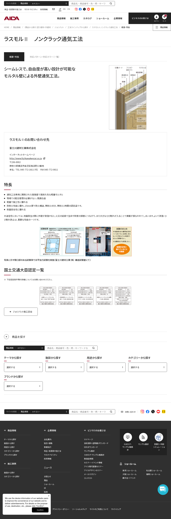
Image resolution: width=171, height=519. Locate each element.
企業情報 (118, 18)
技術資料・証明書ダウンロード (96, 443)
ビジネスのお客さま (97, 430)
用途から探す (9, 447)
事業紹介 (47, 447)
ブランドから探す (10, 454)
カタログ (87, 18)
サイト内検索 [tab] (11, 3)
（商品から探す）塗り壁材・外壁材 (37, 27)
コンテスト (88, 478)
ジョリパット (59, 27)
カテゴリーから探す (12, 451)
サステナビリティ (31, 9)
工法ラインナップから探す (78, 27)
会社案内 (47, 439)
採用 (46, 492)
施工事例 (74, 18)
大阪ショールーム (129, 474)
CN (68, 9)
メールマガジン (90, 474)
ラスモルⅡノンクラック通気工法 (105, 27)
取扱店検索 (88, 458)
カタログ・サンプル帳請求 (94, 454)
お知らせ (47, 476)
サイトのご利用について (99, 509)
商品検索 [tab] (24, 3)
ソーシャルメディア (79, 509)
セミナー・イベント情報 (93, 462)
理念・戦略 (48, 443)
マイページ (88, 439)
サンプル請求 (89, 451)
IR (45, 488)
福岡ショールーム (153, 474)
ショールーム (102, 18)
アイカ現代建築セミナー (93, 466)
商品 (46, 480)
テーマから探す (10, 439)
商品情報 (61, 18)
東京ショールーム (129, 470)
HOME (6, 27)
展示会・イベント (129, 478)
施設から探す (9, 443)
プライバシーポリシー (60, 509)
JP (60, 9)
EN (64, 9)
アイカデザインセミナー (93, 470)
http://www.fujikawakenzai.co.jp (25, 158)
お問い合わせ (130, 411)
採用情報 (44, 9)
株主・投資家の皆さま (13, 9)
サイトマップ (116, 509)
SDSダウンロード (91, 447)
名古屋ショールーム (154, 470)
